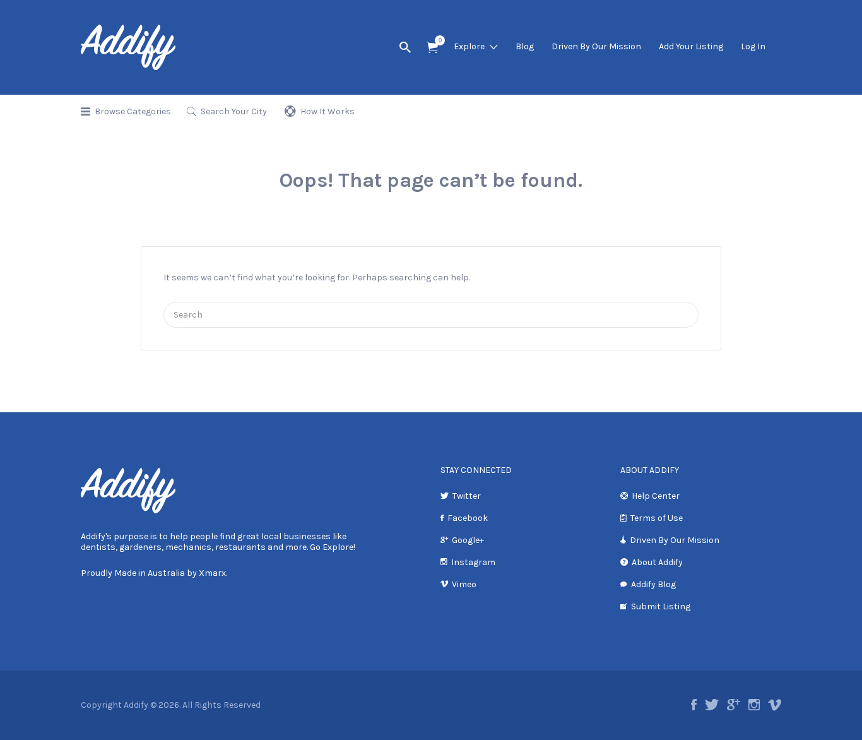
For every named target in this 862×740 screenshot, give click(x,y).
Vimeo (464, 584)
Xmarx (212, 573)
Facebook (467, 518)
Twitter (466, 496)
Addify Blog (653, 584)
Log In (753, 46)
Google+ (468, 540)
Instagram (473, 562)
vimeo (774, 704)
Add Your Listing (691, 46)
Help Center (656, 496)
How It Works (327, 111)
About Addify (657, 562)
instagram (754, 704)
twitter (712, 704)
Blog (525, 46)
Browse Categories (133, 111)
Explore (469, 46)
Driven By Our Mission (596, 46)
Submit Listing (660, 606)
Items (432, 47)
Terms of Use (656, 518)
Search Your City (234, 111)
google (733, 704)
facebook (694, 704)
